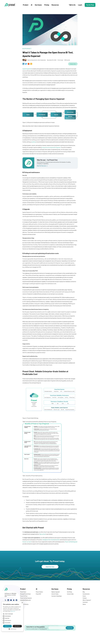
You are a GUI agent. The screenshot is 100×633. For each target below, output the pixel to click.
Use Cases (38, 5)
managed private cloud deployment (50, 539)
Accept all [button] (7, 626)
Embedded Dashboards (25, 600)
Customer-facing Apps (56, 596)
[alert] (12, 616)
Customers (85, 602)
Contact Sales (70, 594)
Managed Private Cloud (25, 594)
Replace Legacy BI (55, 591)
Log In (80, 5)
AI (31, 5)
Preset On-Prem (23, 596)
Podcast (85, 598)
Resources (55, 5)
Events (84, 596)
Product (25, 5)
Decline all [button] (17, 626)
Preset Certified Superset (71, 541)
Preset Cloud (23, 591)
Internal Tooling (54, 594)
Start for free (50, 567)
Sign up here (42, 534)
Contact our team (26, 541)
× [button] (22, 602)
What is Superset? (87, 600)
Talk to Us (72, 5)
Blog (84, 591)
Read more (13, 611)
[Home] (14, 4)
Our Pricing (69, 591)
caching (34, 142)
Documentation (86, 594)
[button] (12, 629)
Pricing (46, 5)
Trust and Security (24, 604)
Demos (84, 604)
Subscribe (73, 64)
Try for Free (90, 5)
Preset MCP (38, 594)
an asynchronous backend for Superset (51, 147)
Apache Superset (26, 68)
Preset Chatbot (39, 591)
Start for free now (41, 165)
